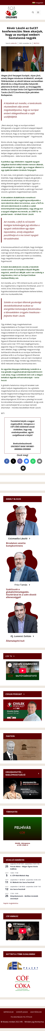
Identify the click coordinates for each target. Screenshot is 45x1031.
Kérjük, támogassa (22, 843)
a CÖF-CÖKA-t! (22, 845)
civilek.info (13, 43)
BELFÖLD (36, 43)
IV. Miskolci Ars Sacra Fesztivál (22, 882)
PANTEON (10, 736)
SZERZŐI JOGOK (22, 1012)
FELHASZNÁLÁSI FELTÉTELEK (21, 1017)
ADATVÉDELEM (36, 1012)
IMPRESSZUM (8, 1012)
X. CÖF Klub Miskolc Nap (19, 875)
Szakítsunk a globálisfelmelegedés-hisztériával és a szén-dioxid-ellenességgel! (21, 593)
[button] (32, 12)
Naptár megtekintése (10, 903)
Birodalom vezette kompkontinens (16, 544)
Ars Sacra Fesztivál (17, 889)
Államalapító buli (15, 640)
